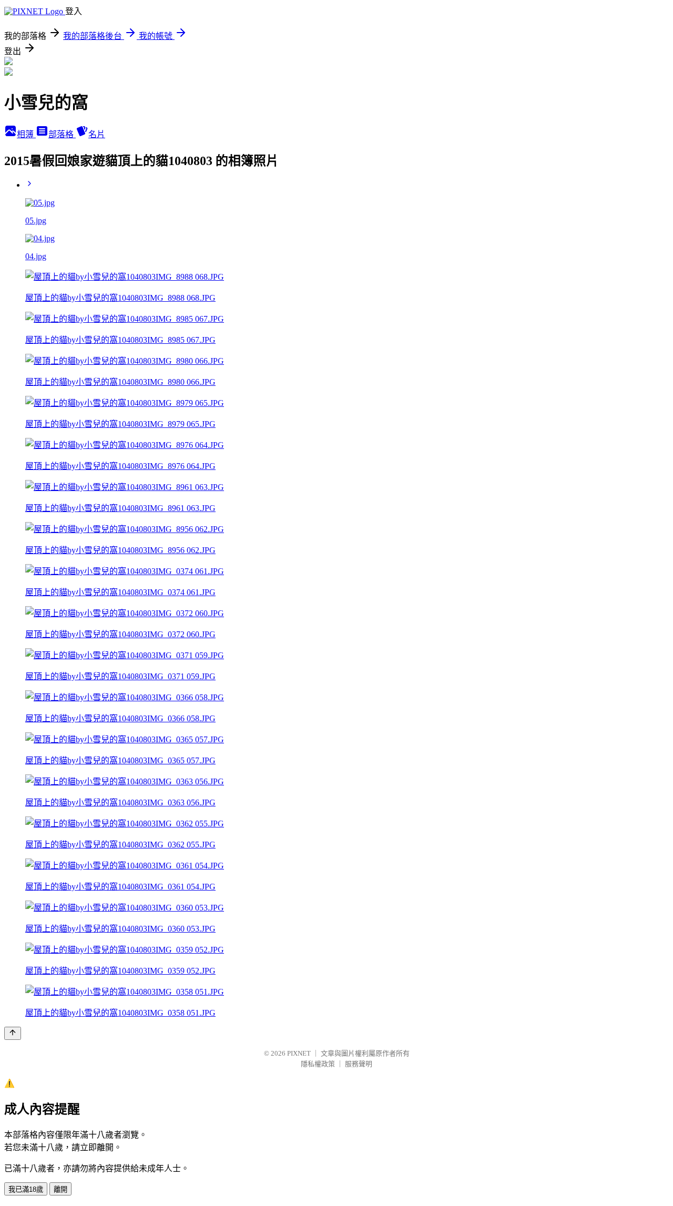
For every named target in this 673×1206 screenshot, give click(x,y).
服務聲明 (358, 1064)
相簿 (26, 134)
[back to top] (12, 1033)
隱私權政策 (318, 1064)
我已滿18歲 (25, 1189)
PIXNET (299, 1053)
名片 (96, 134)
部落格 (62, 134)
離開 (60, 1189)
